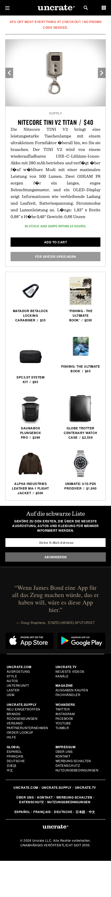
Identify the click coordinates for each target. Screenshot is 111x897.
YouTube (63, 723)
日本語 (12, 765)
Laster (13, 690)
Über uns (64, 751)
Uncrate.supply (57, 787)
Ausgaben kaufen (72, 690)
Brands (14, 714)
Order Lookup (20, 732)
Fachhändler (68, 694)
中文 (10, 770)
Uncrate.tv (85, 787)
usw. (11, 694)
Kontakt (63, 756)
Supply (55, 113)
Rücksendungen (22, 718)
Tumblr (62, 727)
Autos (12, 680)
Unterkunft (18, 685)
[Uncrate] (55, 8)
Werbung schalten (73, 761)
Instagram (65, 714)
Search (86, 8)
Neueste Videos (70, 671)
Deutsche (16, 761)
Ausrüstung (18, 671)
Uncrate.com (25, 787)
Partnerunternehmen (27, 727)
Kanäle (62, 676)
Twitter (63, 709)
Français (15, 756)
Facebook (64, 718)
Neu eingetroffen (23, 709)
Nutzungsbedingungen (77, 770)
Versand (15, 723)
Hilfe (11, 737)
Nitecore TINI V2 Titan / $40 (55, 122)
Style (12, 676)
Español (14, 751)
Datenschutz (68, 765)
